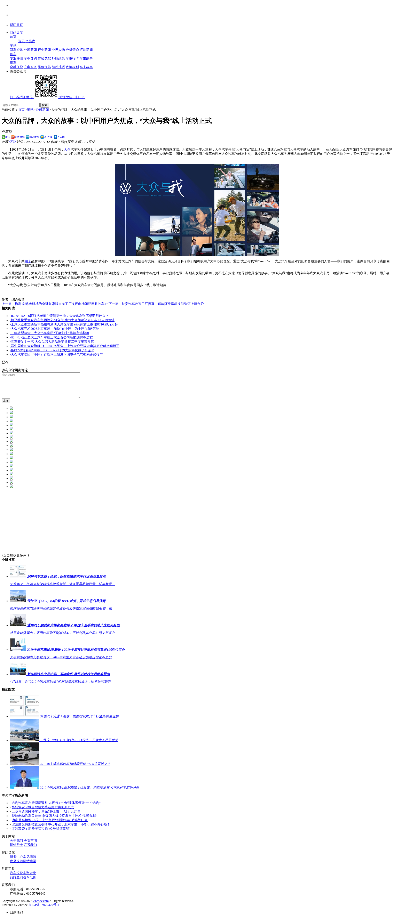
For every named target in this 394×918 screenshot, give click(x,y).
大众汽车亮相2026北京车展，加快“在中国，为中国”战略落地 (54, 328)
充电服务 (30, 67)
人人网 (61, 137)
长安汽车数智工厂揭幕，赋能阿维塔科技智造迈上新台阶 (156, 304)
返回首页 (16, 25)
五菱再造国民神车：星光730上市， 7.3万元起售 (46, 811)
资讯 (21, 41)
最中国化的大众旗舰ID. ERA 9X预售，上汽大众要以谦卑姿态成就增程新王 (64, 346)
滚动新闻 (86, 49)
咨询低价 (29, 877)
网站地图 (29, 861)
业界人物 (58, 49)
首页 (13, 37)
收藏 (5, 142)
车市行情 (72, 58)
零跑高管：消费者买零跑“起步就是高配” (41, 828)
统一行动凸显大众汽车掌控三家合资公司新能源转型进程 (51, 337)
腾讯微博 (34, 137)
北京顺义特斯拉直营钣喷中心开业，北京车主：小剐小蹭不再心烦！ (61, 824)
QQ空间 (48, 137)
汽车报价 (16, 873)
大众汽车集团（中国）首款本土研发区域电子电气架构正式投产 (56, 354)
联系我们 (30, 845)
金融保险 (16, 67)
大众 (67, 149)
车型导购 (30, 58)
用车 (13, 62)
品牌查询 (16, 877)
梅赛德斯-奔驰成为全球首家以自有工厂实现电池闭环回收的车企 (55, 304)
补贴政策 (58, 58)
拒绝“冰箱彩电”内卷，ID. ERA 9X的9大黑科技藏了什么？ (52, 350)
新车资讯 (16, 49)
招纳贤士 (16, 845)
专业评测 (16, 58)
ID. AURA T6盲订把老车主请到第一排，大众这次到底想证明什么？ (59, 315)
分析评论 (72, 49)
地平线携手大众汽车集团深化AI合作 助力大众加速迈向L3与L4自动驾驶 (62, 320)
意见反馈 (16, 861)
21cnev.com (41, 901)
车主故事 (86, 58)
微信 (7, 137)
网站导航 (16, 32)
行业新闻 (44, 49)
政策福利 (72, 67)
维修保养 (44, 67)
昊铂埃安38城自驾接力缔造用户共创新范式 (43, 807)
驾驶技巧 (58, 67)
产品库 (30, 41)
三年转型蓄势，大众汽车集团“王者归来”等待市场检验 (49, 333)
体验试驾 (44, 58)
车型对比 (29, 873)
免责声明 (30, 840)
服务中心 (16, 857)
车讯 (13, 45)
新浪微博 (20, 137)
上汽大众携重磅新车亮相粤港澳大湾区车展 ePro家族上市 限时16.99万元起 (64, 324)
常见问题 (29, 857)
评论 (12, 142)
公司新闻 (30, 49)
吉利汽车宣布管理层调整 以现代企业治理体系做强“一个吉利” (56, 803)
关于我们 (16, 840)
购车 (13, 54)
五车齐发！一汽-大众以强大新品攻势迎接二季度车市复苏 (52, 341)
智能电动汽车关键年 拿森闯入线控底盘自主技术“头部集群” (54, 816)
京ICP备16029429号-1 (43, 905)
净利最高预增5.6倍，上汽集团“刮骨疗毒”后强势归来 (50, 820)
